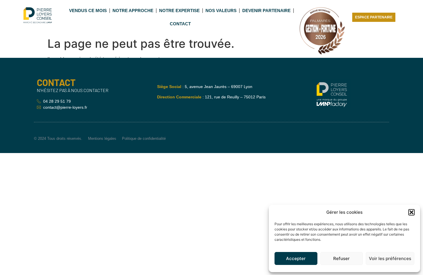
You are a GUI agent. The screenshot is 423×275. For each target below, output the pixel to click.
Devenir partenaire (266, 10)
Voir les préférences (390, 258)
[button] (411, 212)
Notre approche (133, 10)
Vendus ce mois (88, 10)
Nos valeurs (221, 10)
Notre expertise (179, 10)
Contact (180, 23)
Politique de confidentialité (144, 138)
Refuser (341, 258)
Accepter (296, 258)
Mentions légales (102, 138)
